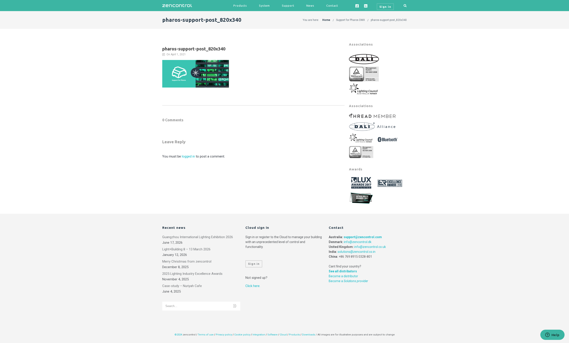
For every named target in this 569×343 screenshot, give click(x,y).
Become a (348, 281)
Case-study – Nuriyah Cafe (182, 286)
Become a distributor (343, 276)
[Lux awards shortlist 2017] (362, 183)
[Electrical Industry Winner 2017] (362, 198)
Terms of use (206, 334)
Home (326, 20)
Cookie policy (242, 334)
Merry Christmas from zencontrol (186, 261)
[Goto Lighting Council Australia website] (364, 88)
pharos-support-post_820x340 (389, 20)
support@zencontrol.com (363, 237)
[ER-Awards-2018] (390, 183)
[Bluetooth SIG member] (388, 138)
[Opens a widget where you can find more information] (552, 335)
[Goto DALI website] (364, 59)
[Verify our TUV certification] (364, 74)
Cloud (283, 334)
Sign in (254, 263)
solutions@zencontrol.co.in (356, 251)
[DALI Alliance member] (373, 125)
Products (240, 5)
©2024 (178, 334)
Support (288, 5)
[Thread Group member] (373, 116)
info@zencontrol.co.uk (370, 247)
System (264, 5)
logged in (188, 156)
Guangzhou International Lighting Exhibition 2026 (197, 237)
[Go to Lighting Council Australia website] (362, 138)
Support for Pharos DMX (350, 20)
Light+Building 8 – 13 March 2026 (186, 249)
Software (272, 334)
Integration (259, 334)
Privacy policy (224, 334)
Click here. (252, 286)
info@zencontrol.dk (357, 242)
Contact (332, 5)
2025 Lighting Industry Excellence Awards (192, 274)
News (310, 5)
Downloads (308, 334)
